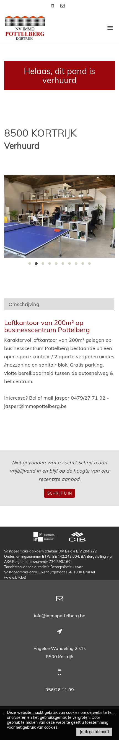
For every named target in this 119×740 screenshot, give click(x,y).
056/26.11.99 (59, 689)
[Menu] (110, 27)
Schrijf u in (59, 493)
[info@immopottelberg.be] (62, 5)
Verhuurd (21, 145)
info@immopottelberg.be (59, 615)
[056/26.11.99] (53, 5)
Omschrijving (24, 304)
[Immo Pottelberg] (25, 27)
